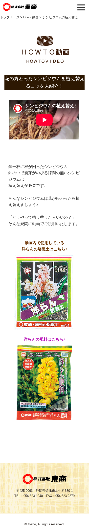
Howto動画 (31, 17)
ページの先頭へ (76, 518)
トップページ (9, 17)
